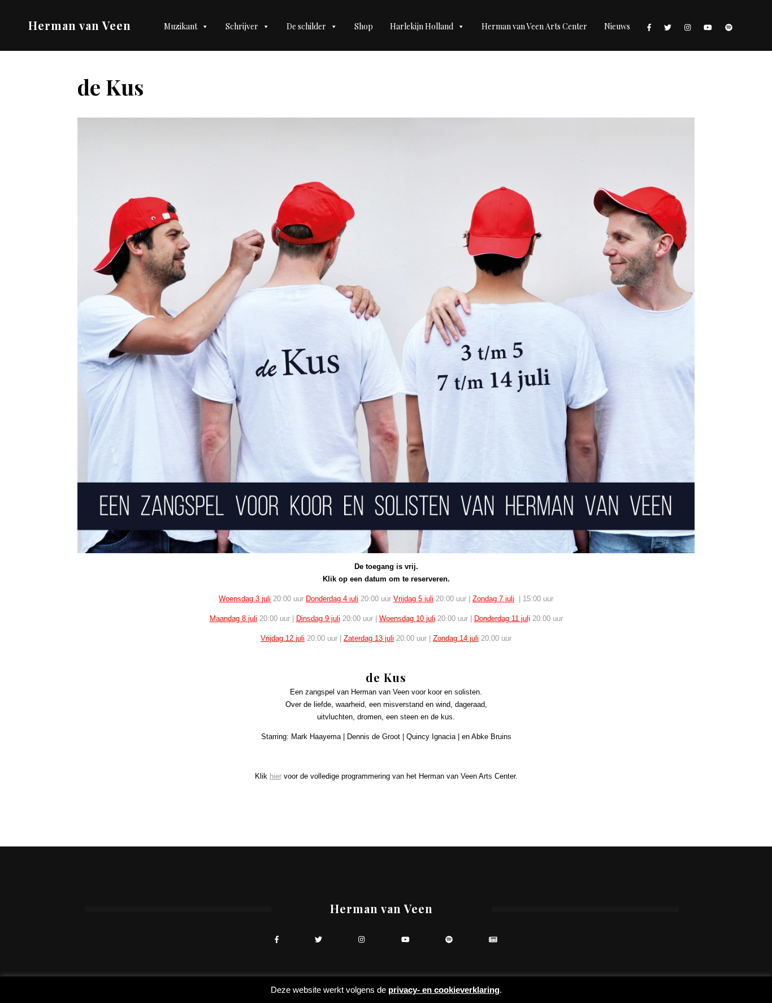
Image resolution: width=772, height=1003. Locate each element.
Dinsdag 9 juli (318, 618)
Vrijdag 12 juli (283, 638)
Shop (363, 26)
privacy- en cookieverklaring (444, 990)
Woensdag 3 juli (245, 598)
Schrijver (241, 26)
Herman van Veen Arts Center (534, 26)
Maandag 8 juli (233, 618)
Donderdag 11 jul (501, 618)
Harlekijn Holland (421, 26)
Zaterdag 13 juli (369, 638)
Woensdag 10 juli (407, 618)
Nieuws (617, 26)
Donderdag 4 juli (332, 598)
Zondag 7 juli (493, 598)
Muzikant (180, 26)
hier (275, 776)
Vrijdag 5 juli (413, 598)
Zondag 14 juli (456, 638)
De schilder (306, 26)
